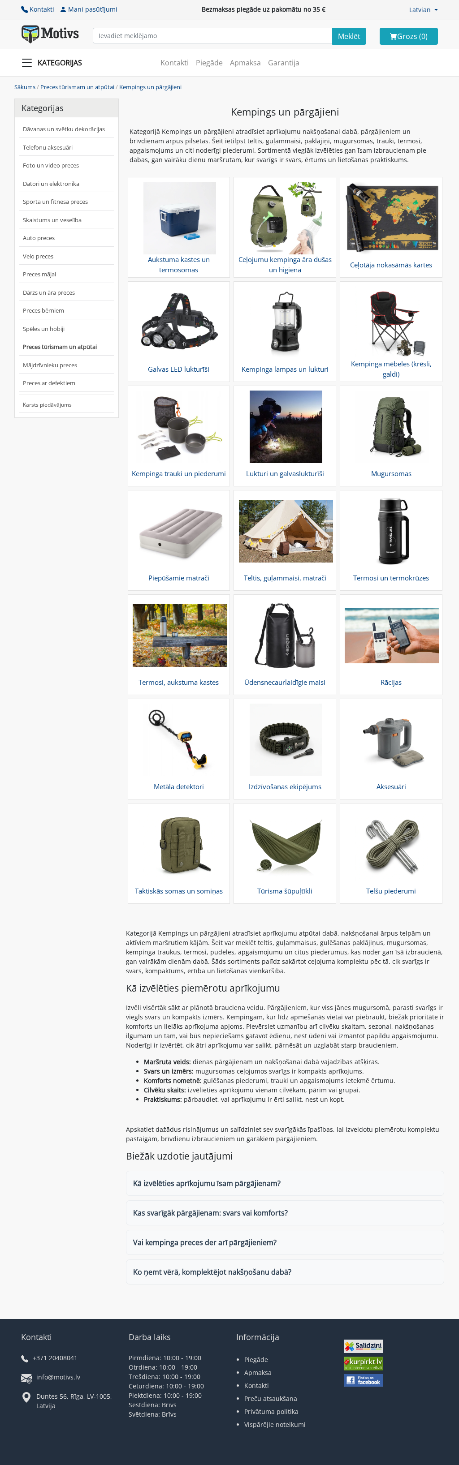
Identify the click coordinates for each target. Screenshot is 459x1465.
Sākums (24, 87)
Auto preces (39, 238)
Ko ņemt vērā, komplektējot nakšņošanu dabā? (212, 1272)
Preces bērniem (43, 310)
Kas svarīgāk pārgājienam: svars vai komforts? (210, 1213)
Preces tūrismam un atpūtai (77, 87)
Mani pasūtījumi (92, 9)
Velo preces (38, 256)
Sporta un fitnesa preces (55, 202)
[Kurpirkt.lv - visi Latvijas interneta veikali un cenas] (363, 1364)
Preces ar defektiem (49, 383)
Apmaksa (245, 63)
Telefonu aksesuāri (48, 147)
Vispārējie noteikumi (275, 1424)
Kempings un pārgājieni (150, 87)
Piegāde (209, 63)
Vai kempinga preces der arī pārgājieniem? (205, 1242)
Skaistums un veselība (52, 220)
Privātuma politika (271, 1411)
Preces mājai (39, 274)
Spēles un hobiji (44, 329)
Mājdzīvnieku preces (50, 365)
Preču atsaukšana (270, 1398)
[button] (423, 9)
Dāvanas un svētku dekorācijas (64, 129)
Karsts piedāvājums (47, 404)
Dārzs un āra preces (49, 292)
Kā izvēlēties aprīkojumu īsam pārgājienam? (207, 1183)
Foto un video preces (51, 165)
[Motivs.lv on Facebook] (363, 1381)
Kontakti (42, 9)
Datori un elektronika (51, 184)
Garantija (283, 63)
